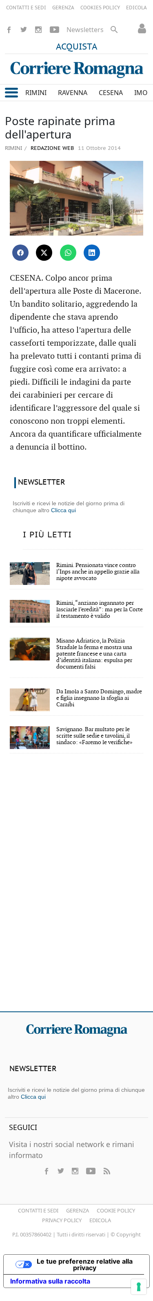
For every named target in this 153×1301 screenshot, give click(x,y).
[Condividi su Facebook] (20, 252)
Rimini (13, 148)
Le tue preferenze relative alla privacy (85, 1264)
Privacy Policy (62, 1220)
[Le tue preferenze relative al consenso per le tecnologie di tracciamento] (138, 1287)
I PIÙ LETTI (47, 534)
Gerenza (77, 1210)
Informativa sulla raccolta (50, 1281)
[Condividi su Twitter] (44, 252)
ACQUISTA (77, 47)
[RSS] (106, 1171)
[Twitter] (24, 30)
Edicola (100, 1220)
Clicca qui (63, 510)
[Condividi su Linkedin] (92, 252)
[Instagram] (38, 30)
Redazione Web (51, 148)
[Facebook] (9, 30)
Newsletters (85, 29)
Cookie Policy (116, 1210)
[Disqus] (76, 887)
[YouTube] (54, 30)
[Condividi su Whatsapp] (68, 252)
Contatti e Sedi (38, 1210)
